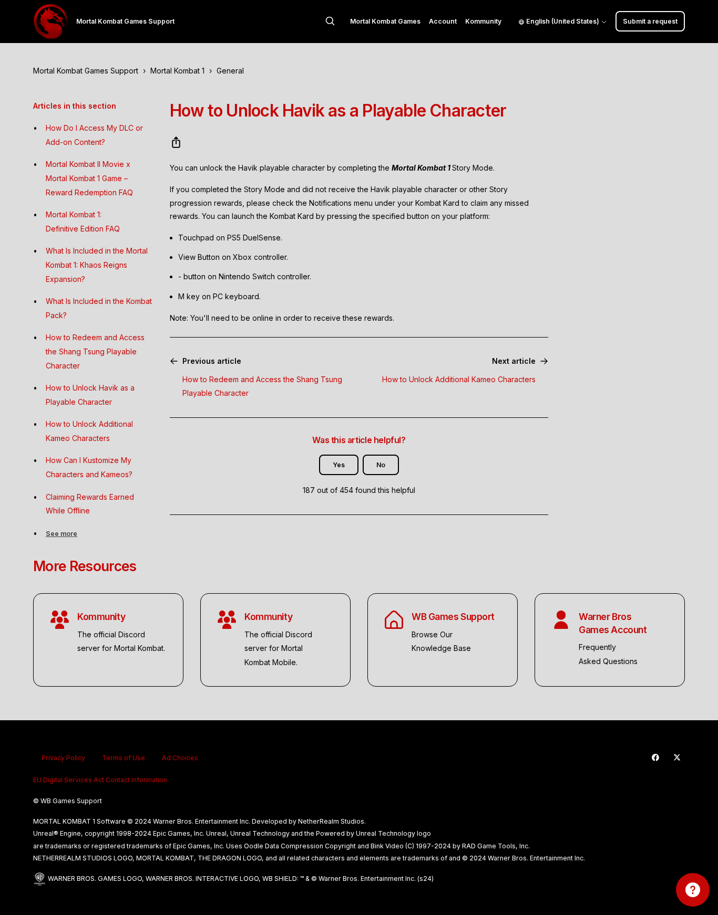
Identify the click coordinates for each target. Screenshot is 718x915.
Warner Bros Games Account (613, 623)
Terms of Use (123, 758)
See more (61, 534)
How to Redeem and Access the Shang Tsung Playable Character (95, 351)
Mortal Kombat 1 (177, 70)
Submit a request (650, 21)
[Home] (50, 21)
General (230, 70)
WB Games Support (453, 616)
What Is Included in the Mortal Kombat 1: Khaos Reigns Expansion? (97, 264)
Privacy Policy (63, 758)
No (380, 465)
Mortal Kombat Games (385, 21)
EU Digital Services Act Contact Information (100, 780)
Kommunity (483, 21)
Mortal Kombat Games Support (85, 70)
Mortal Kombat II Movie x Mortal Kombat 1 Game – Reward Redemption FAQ (89, 178)
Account (443, 21)
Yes (339, 465)
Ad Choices (180, 758)
